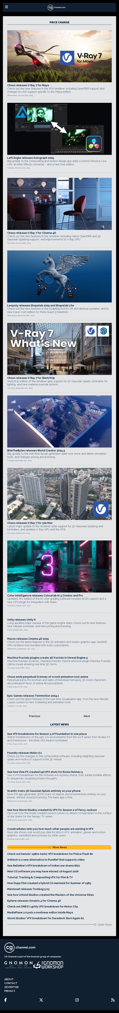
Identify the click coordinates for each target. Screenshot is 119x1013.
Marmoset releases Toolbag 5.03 (28, 889)
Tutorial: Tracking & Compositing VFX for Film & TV (40, 877)
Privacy (9, 990)
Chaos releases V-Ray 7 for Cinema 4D (31, 232)
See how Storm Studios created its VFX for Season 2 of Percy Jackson (52, 809)
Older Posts (105, 924)
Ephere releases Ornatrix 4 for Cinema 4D (34, 900)
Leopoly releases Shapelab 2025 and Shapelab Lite (40, 305)
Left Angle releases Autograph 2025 (30, 157)
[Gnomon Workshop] (48, 964)
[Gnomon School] (18, 964)
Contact (10, 983)
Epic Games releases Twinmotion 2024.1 (33, 695)
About (9, 979)
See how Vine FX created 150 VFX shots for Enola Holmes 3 (45, 771)
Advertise (11, 987)
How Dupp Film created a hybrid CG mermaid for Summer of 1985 (49, 883)
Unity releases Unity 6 (21, 619)
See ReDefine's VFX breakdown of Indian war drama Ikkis (43, 865)
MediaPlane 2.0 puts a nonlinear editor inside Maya (40, 912)
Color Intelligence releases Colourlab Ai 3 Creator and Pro (45, 595)
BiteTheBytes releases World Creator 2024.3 (36, 450)
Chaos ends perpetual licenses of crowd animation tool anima (47, 676)
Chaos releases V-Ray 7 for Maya (28, 85)
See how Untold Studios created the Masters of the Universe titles (50, 894)
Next (87, 716)
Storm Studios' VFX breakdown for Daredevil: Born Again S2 (45, 918)
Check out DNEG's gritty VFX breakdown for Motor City (42, 906)
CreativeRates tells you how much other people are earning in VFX (50, 828)
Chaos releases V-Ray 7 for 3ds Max (30, 522)
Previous (34, 716)
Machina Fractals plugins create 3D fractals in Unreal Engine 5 (47, 657)
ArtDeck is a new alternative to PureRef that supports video (46, 859)
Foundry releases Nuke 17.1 (24, 752)
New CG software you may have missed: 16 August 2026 (43, 871)
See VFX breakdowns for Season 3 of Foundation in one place (47, 733)
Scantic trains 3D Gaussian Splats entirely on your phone (44, 790)
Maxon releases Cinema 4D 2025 (28, 638)
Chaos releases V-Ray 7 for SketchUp (31, 377)
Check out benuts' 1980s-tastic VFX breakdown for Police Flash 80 (50, 853)
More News (59, 847)
